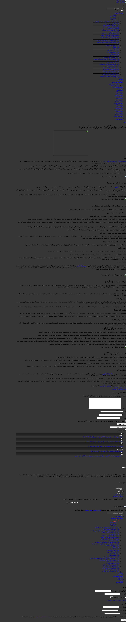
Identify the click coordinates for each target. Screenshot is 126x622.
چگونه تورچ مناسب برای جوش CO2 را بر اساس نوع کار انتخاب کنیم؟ (103, 436)
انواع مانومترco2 (114, 54)
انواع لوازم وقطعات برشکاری (110, 67)
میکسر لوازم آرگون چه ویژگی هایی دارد (115, 161)
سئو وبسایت (88, 510)
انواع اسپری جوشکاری (112, 50)
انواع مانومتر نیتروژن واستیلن (111, 57)
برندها (117, 13)
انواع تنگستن (115, 23)
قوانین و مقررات (118, 87)
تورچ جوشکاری (115, 85)
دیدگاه (124, 408)
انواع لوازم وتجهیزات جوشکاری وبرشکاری (107, 40)
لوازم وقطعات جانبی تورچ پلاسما (110, 35)
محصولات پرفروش (117, 82)
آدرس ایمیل (122, 610)
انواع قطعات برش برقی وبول (111, 71)
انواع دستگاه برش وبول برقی (111, 69)
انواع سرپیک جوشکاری (112, 62)
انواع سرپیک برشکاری (113, 66)
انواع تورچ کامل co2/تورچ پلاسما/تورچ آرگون (106, 21)
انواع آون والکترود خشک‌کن (111, 72)
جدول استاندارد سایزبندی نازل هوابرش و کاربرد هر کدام (107, 451)
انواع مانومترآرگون (114, 55)
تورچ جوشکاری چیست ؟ (119, 389)
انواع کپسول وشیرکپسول (112, 45)
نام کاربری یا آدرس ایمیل (118, 591)
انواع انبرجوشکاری (114, 38)
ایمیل (124, 414)
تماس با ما (120, 90)
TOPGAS (113, 18)
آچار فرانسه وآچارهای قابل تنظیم (109, 76)
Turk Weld (113, 17)
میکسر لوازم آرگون (107, 373)
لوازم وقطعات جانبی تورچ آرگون (110, 37)
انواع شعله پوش (114, 31)
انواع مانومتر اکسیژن (113, 52)
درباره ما (120, 88)
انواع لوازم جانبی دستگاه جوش (110, 74)
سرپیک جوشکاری (114, 84)
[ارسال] (125, 429)
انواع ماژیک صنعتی (114, 49)
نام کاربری (122, 607)
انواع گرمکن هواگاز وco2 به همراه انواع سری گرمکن (104, 558)
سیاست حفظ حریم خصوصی (43, 616)
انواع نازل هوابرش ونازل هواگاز (110, 30)
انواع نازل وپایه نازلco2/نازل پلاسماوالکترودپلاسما (105, 530)
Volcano (113, 526)
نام (125, 411)
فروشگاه (120, 80)
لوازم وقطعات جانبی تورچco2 (110, 33)
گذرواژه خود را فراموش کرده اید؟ (116, 600)
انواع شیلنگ (116, 47)
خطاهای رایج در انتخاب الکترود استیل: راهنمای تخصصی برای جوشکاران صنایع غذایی (99, 456)
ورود (112, 597)
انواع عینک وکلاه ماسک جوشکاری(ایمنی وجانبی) (105, 543)
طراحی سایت (97, 510)
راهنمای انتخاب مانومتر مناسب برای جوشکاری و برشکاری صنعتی (104, 441)
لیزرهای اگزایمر (82, 266)
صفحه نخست (119, 77)
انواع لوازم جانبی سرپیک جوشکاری (109, 64)
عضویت (123, 619)
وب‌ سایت (123, 418)
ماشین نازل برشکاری (120, 387)
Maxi (114, 521)
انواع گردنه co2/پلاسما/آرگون (111, 25)
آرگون (116, 187)
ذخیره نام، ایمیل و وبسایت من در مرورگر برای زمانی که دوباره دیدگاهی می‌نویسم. (101, 421)
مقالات (121, 79)
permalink (103, 386)
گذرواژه (123, 594)
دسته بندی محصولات (117, 518)
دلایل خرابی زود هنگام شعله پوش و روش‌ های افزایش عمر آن (105, 446)
